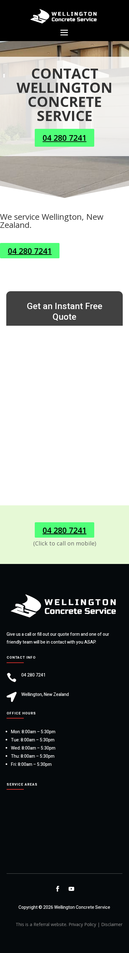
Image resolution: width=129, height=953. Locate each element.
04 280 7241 (64, 137)
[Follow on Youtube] (71, 888)
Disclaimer (111, 924)
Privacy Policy (82, 924)
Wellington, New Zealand (45, 694)
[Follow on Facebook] (57, 888)
